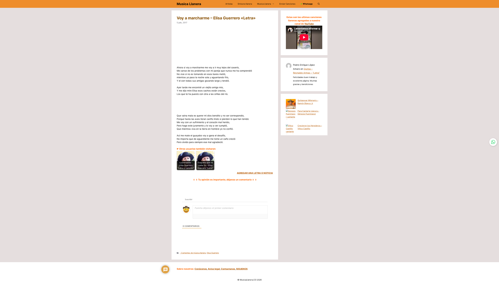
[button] (318, 4)
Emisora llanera (245, 4)
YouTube (309, 24)
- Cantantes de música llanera (193, 253)
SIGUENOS (242, 269)
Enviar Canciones (287, 4)
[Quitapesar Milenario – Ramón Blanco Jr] (291, 104)
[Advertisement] (225, 46)
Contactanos (228, 269)
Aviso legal (214, 269)
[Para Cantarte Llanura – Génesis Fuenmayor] (291, 117)
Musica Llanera (189, 4)
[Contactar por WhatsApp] (493, 142)
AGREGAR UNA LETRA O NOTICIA (255, 173)
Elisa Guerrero (213, 253)
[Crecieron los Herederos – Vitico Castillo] (291, 131)
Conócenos (201, 269)
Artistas (229, 4)
